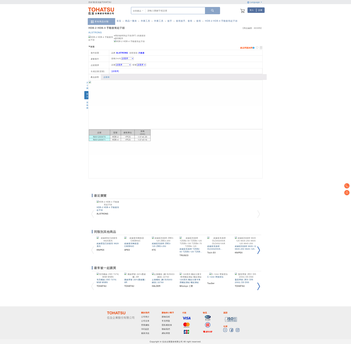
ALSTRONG (95, 32)
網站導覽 (166, 333)
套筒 (198, 20)
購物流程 (166, 316)
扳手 (169, 20)
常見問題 (166, 320)
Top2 (347, 186)
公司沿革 (145, 320)
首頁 (119, 20)
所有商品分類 (102, 21)
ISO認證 (145, 329)
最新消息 (145, 333)
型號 (134, 64)
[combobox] (174, 11)
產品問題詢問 (246, 47)
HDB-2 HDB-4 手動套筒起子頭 (221, 20)
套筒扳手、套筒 (184, 20)
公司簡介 (145, 316)
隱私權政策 (167, 324)
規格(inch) (116, 58)
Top (347, 192)
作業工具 (145, 20)
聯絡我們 (166, 329)
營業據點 (145, 324)
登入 (252, 10)
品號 (113, 64)
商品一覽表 (131, 20)
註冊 (260, 10)
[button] (258, 250)
